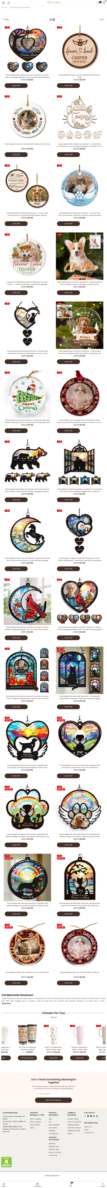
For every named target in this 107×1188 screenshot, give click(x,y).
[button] (50, 19)
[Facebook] (85, 1116)
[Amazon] (97, 1116)
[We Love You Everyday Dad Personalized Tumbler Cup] (27, 1034)
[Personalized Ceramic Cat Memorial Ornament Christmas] (27, 118)
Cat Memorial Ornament (19, 7)
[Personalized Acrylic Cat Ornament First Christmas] (79, 946)
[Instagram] (88, 1116)
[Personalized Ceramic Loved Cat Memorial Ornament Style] (79, 49)
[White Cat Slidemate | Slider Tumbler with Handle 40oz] (53, 1034)
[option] (27, 1042)
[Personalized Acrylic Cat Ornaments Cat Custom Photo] (27, 946)
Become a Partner (53, 1100)
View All (53, 1017)
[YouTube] (94, 1116)
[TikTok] (91, 1116)
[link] (71, 1185)
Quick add (16, 85)
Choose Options (27, 1058)
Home (4, 7)
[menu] (3, 3)
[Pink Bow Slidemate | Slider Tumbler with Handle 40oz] (79, 1034)
